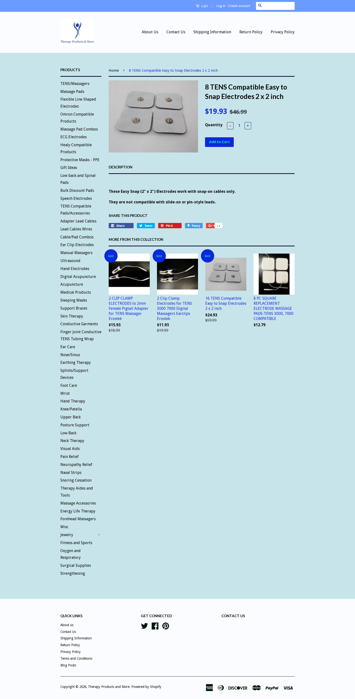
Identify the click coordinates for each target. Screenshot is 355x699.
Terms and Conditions (76, 658)
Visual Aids (70, 448)
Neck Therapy (72, 440)
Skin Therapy (71, 316)
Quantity (213, 125)
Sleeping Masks (73, 300)
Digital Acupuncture (78, 276)
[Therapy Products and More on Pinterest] (165, 625)
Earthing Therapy (75, 362)
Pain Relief (69, 456)
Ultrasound (70, 260)
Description (120, 167)
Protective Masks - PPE (79, 160)
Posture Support (74, 425)
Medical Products (75, 292)
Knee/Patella (71, 409)
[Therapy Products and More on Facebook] (155, 625)
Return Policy (251, 32)
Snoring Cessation (76, 480)
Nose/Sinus (70, 355)
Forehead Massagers (78, 519)
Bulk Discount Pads (77, 190)
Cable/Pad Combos (76, 237)
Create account (239, 6)
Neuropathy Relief (76, 464)
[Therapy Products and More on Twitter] (144, 625)
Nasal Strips (70, 472)
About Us (150, 32)
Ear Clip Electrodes (77, 244)
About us (66, 625)
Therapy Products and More (108, 687)
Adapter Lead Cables (78, 221)
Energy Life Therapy (77, 511)
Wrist (65, 393)
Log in (221, 6)
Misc (64, 527)
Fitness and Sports (76, 542)
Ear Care (67, 347)
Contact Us (175, 32)
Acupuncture (71, 284)
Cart (204, 6)
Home (114, 70)
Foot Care (68, 385)
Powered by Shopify (146, 687)
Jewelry (66, 535)
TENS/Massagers (74, 83)
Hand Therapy (72, 401)
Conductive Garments (79, 324)
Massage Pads (72, 91)
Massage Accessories (78, 503)
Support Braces (73, 308)
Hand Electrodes (74, 268)
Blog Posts (68, 665)
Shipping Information (212, 32)
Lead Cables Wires (76, 229)
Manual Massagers (76, 252)
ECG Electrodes (73, 137)
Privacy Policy (283, 32)
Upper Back (70, 417)
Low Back (68, 433)
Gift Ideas (68, 167)
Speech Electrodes (76, 198)
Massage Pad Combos (79, 129)
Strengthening (72, 573)
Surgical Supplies (75, 565)
